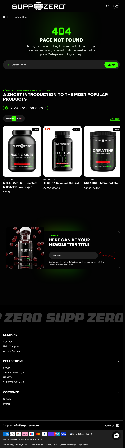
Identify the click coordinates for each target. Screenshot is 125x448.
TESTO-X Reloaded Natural (60, 182)
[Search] (7, 64)
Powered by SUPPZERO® (31, 439)
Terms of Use (68, 264)
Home (9, 17)
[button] (6, 6)
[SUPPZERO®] (39, 6)
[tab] (14, 118)
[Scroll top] (119, 444)
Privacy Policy (54, 264)
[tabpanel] (61, 160)
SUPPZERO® (8, 178)
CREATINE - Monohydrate (99, 182)
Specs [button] (35, 129)
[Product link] (21, 159)
